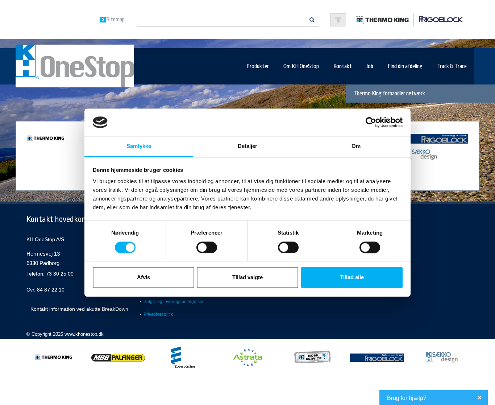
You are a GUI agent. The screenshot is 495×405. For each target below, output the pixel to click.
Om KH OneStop (301, 66)
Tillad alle (352, 277)
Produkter (257, 66)
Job (369, 66)
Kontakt (342, 66)
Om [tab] (356, 146)
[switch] (206, 247)
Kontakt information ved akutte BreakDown (79, 309)
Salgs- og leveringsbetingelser (173, 301)
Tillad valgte (247, 277)
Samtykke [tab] (138, 146)
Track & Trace (452, 66)
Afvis (143, 277)
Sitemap (116, 19)
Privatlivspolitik (158, 314)
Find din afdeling (405, 66)
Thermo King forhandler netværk (389, 93)
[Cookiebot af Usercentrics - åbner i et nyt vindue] (371, 122)
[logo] (409, 19)
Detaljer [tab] (248, 146)
